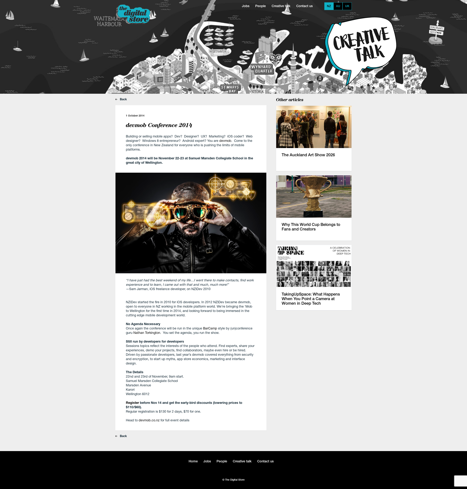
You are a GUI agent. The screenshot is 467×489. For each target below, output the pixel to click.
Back (123, 99)
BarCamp (210, 328)
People (260, 6)
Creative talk (281, 6)
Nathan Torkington (146, 333)
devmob (225, 141)
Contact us (304, 6)
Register (132, 403)
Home (193, 461)
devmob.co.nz (149, 420)
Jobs (245, 6)
